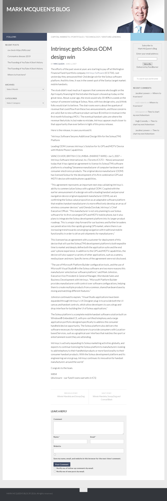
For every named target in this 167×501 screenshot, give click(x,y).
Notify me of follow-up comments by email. (74, 468)
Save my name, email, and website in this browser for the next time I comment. (87, 458)
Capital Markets (60, 37)
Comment (57, 419)
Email (93, 437)
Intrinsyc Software (95, 72)
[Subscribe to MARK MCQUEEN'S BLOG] (41, 36)
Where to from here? (17, 74)
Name (56, 437)
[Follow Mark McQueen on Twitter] (33, 36)
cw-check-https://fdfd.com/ (19, 50)
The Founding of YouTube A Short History (25, 62)
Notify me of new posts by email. (70, 471)
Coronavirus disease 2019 (19, 56)
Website (57, 446)
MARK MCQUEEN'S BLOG (38, 9)
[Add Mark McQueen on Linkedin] (37, 36)
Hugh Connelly (141, 121)
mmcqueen (59, 64)
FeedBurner (153, 67)
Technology (92, 37)
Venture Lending (111, 37)
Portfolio (77, 37)
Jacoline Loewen (142, 93)
